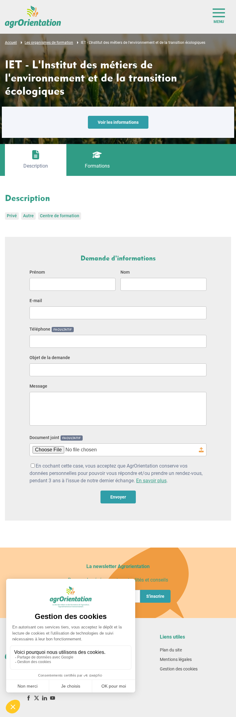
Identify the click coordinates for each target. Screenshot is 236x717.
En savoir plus (151, 481)
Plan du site (171, 649)
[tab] (35, 160)
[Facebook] (28, 698)
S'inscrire (155, 596)
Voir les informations (118, 122)
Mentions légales (176, 659)
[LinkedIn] (44, 698)
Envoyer (118, 497)
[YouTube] (52, 698)
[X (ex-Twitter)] (36, 698)
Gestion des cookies (179, 668)
